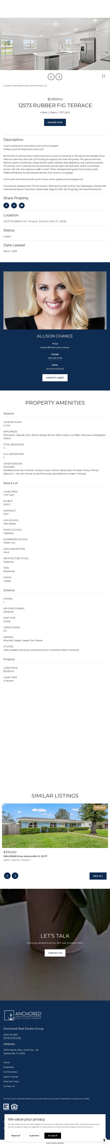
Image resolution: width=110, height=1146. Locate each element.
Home (6, 1062)
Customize (34, 1136)
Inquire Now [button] (55, 122)
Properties (8, 1067)
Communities (10, 1072)
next (59, 77)
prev (51, 77)
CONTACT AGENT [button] (55, 377)
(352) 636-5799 (55, 358)
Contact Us (9, 1086)
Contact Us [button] (55, 953)
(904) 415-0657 (10, 1034)
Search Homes (10, 1076)
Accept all (52, 1136)
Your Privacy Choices (55, 1143)
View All (98, 876)
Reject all (15, 1136)
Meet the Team (11, 1081)
